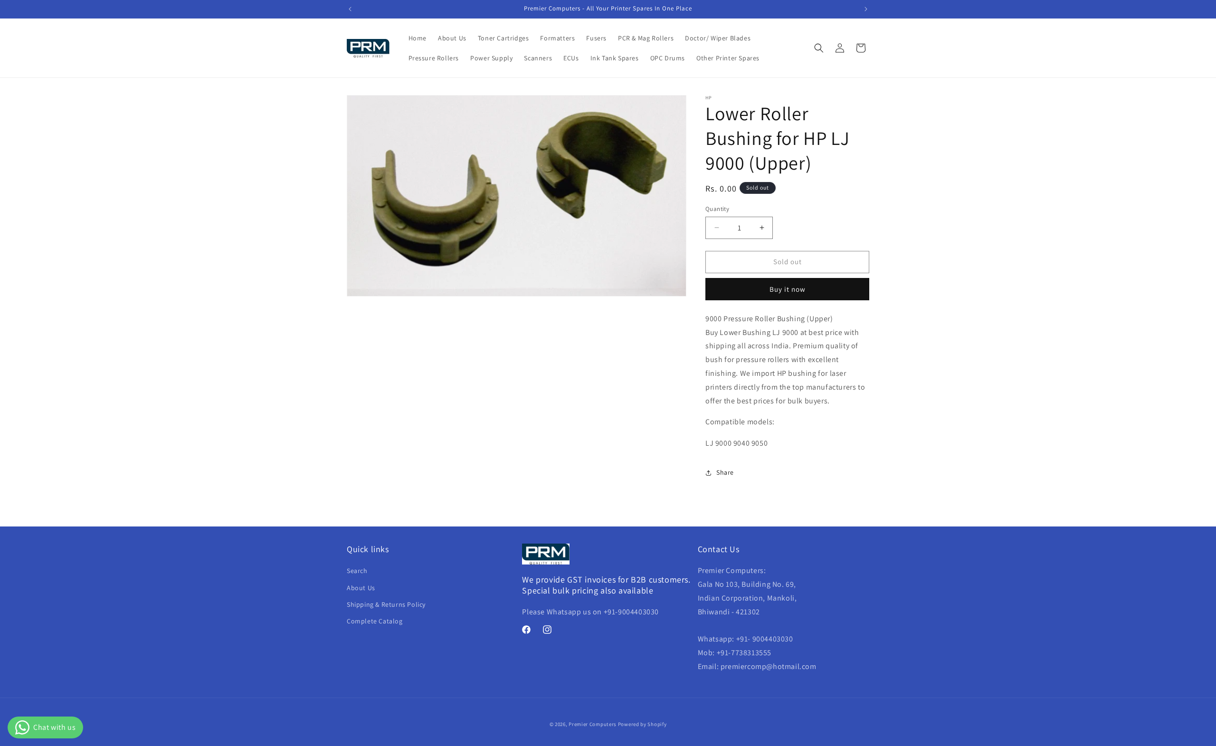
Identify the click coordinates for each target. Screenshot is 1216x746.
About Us (361, 587)
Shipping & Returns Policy (386, 604)
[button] (818, 48)
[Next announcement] (865, 9)
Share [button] (725, 472)
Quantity (717, 209)
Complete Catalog (375, 621)
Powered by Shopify (642, 724)
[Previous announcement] (350, 9)
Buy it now (788, 289)
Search (357, 570)
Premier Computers (593, 724)
